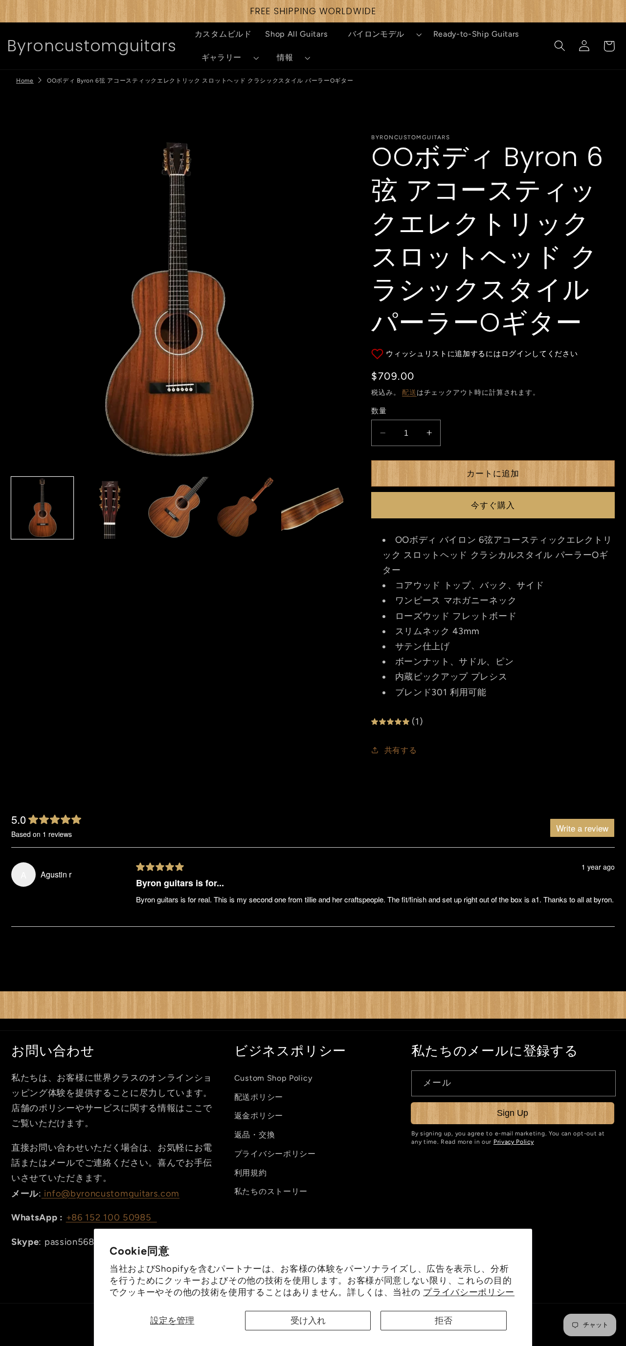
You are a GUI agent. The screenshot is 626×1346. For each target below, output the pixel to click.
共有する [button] (400, 749)
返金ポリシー (258, 1115)
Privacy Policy (513, 1141)
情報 (285, 57)
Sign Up (512, 1113)
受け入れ (308, 1320)
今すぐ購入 (493, 505)
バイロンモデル (376, 34)
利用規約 (250, 1172)
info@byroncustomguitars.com (110, 1193)
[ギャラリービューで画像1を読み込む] (42, 508)
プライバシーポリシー (468, 1292)
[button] (380, 34)
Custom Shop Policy (273, 1078)
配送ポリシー (258, 1097)
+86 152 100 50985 (111, 1217)
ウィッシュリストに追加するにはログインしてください (482, 353)
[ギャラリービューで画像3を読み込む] (177, 508)
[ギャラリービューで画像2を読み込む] (110, 508)
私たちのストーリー (271, 1191)
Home (25, 80)
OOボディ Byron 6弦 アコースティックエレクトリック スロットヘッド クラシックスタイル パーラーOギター (200, 80)
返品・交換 (254, 1134)
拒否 (443, 1320)
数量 (378, 410)
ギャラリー (221, 57)
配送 (409, 392)
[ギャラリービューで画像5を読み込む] (312, 508)
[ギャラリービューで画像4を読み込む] (245, 508)
